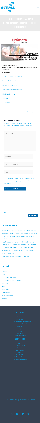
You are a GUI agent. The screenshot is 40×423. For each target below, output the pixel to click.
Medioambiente (7, 296)
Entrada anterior (7, 112)
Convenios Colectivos (22, 324)
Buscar (4, 212)
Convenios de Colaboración (21, 322)
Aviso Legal (20, 354)
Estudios (5, 283)
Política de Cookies (20, 357)
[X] (11, 413)
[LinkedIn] (17, 413)
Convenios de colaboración (11, 280)
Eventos (5, 286)
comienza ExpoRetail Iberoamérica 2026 (16, 256)
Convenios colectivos (9, 277)
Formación (5, 289)
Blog (3, 274)
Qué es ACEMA (20, 345)
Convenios (19, 319)
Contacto (20, 352)
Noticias (4, 299)
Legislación (6, 292)
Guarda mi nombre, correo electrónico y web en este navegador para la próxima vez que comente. (19, 181)
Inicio (20, 343)
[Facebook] (22, 413)
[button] (23, 319)
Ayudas (4, 271)
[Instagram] (28, 413)
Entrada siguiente (32, 112)
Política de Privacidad (20, 359)
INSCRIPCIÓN (7, 103)
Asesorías (20, 348)
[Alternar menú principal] (38, 7)
